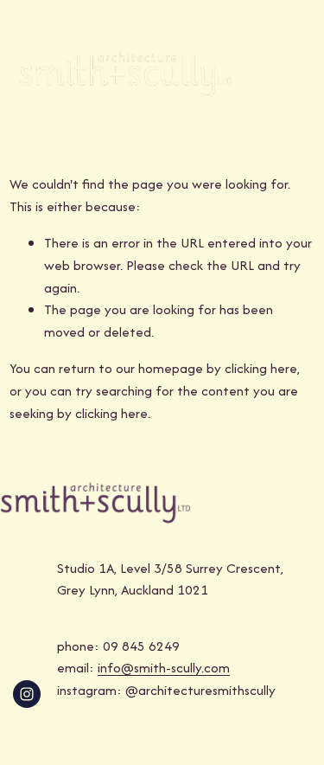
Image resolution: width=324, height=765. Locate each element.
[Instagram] (27, 694)
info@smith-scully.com (164, 668)
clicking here (261, 368)
